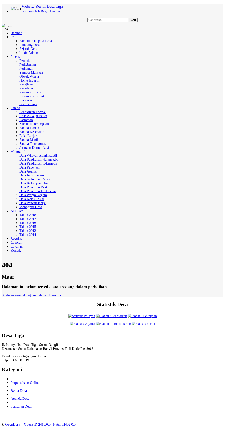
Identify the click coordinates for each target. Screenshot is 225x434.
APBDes (17, 211)
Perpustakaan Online (25, 383)
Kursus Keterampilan (34, 124)
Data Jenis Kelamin (32, 175)
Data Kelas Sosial (31, 199)
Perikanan (26, 68)
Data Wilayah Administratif (38, 155)
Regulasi (17, 238)
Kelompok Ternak (32, 96)
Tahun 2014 (27, 234)
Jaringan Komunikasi (34, 147)
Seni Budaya (28, 104)
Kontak (16, 250)
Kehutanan (26, 88)
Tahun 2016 (27, 223)
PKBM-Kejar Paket (33, 116)
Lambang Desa (29, 45)
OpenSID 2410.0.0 (37, 424)
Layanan (17, 246)
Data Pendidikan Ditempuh (38, 163)
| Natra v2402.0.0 (63, 424)
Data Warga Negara (33, 195)
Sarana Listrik (29, 140)
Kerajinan (26, 84)
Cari (133, 20)
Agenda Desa (20, 398)
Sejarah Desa (28, 49)
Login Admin (28, 52)
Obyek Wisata (29, 76)
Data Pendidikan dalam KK (38, 159)
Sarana (15, 108)
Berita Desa (19, 390)
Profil (14, 37)
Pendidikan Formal (32, 112)
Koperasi (25, 100)
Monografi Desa (30, 207)
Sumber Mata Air (31, 72)
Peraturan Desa (21, 406)
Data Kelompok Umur (35, 183)
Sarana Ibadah (29, 128)
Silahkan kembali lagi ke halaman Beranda (31, 295)
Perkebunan (27, 64)
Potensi (16, 56)
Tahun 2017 (27, 219)
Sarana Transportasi (33, 143)
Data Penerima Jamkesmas (37, 191)
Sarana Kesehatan (31, 132)
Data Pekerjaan (29, 167)
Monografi (18, 151)
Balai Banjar (28, 136)
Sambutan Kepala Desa (35, 41)
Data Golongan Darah (34, 179)
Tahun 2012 (27, 230)
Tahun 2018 (27, 215)
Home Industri (29, 80)
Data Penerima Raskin (34, 187)
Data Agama (28, 171)
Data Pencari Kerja (32, 203)
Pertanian (25, 60)
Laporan (16, 242)
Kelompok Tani (30, 92)
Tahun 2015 (27, 227)
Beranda (16, 33)
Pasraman (26, 120)
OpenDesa (12, 424)
